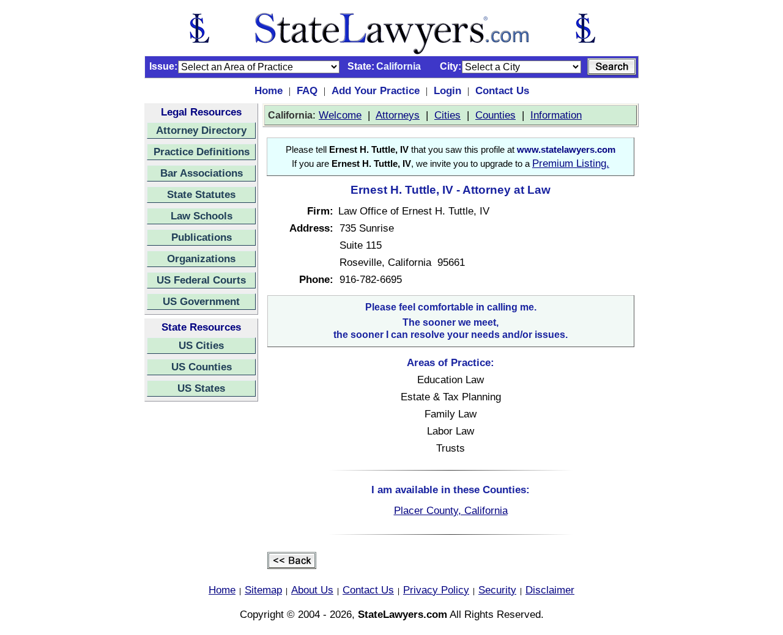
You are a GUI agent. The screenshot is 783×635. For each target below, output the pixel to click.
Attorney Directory (201, 130)
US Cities (201, 345)
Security (497, 590)
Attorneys (398, 115)
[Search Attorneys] (611, 66)
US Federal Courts (201, 280)
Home (268, 90)
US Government (201, 301)
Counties (495, 115)
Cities (447, 115)
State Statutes (201, 194)
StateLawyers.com (402, 614)
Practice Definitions (202, 151)
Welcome (340, 115)
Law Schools (201, 216)
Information (556, 115)
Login (447, 90)
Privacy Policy (436, 590)
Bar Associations (201, 173)
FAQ (307, 90)
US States (201, 388)
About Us (312, 590)
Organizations (201, 258)
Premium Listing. (570, 163)
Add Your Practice (376, 90)
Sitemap (263, 590)
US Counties (201, 367)
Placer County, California (451, 510)
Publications (201, 237)
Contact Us (502, 90)
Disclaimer (549, 590)
